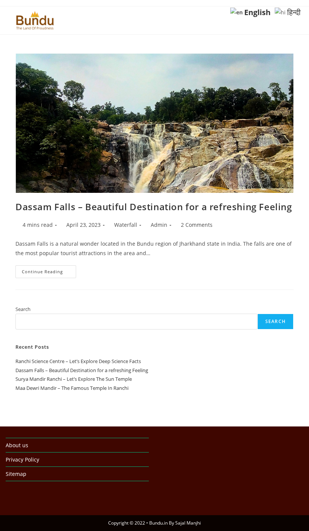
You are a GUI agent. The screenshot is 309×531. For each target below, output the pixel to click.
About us (17, 445)
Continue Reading (49, 273)
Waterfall (125, 224)
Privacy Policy (22, 459)
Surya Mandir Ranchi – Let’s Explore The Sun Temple (73, 379)
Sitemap (16, 473)
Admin (159, 224)
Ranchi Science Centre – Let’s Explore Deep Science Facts (78, 361)
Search (23, 309)
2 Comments (197, 224)
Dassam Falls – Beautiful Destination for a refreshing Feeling (153, 206)
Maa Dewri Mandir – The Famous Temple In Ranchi (71, 388)
